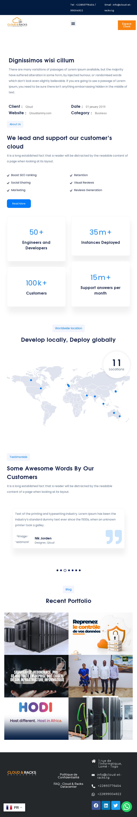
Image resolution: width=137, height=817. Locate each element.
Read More (19, 203)
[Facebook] (96, 805)
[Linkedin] (106, 805)
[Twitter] (115, 805)
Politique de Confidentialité (68, 776)
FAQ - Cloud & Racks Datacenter (68, 785)
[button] (73, 23)
